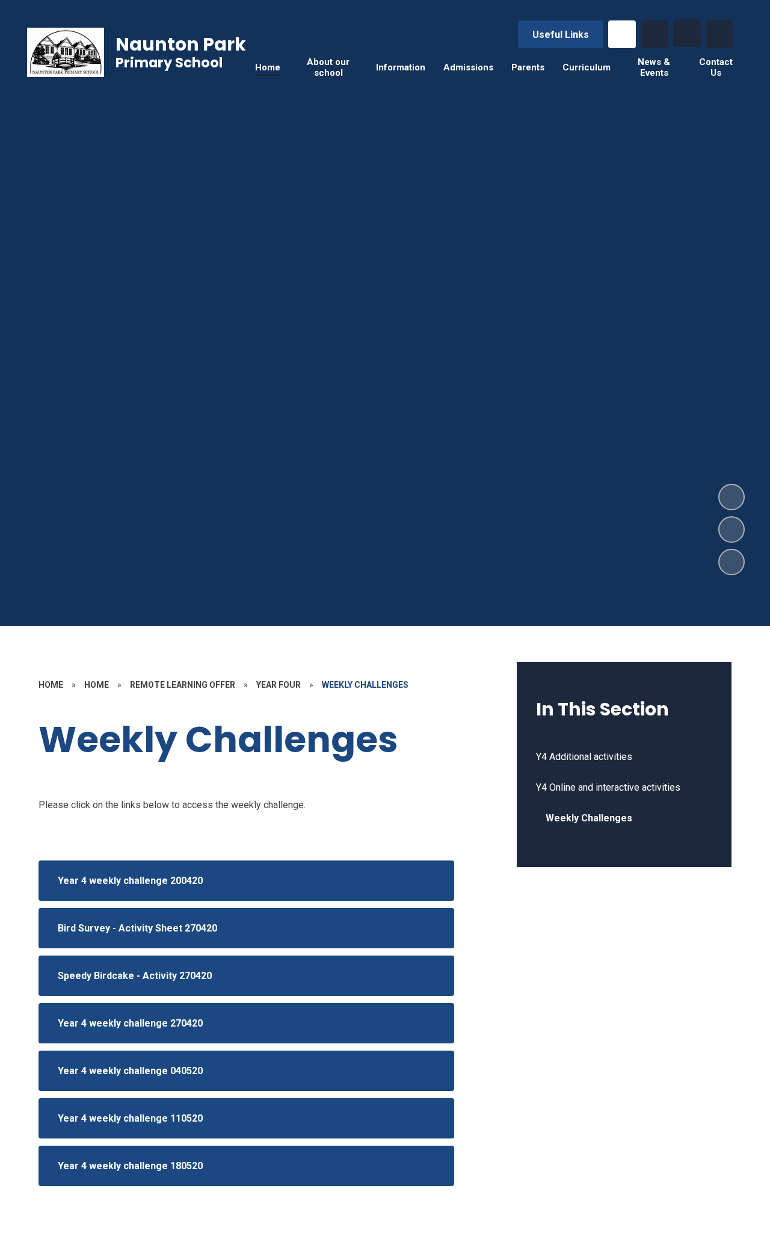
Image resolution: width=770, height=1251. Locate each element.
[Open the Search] (654, 34)
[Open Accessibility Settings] (719, 34)
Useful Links (560, 34)
